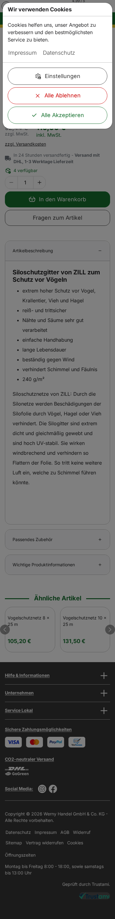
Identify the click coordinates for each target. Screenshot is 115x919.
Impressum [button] (22, 52)
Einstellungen (62, 76)
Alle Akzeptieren (62, 115)
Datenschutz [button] (59, 52)
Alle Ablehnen (62, 95)
